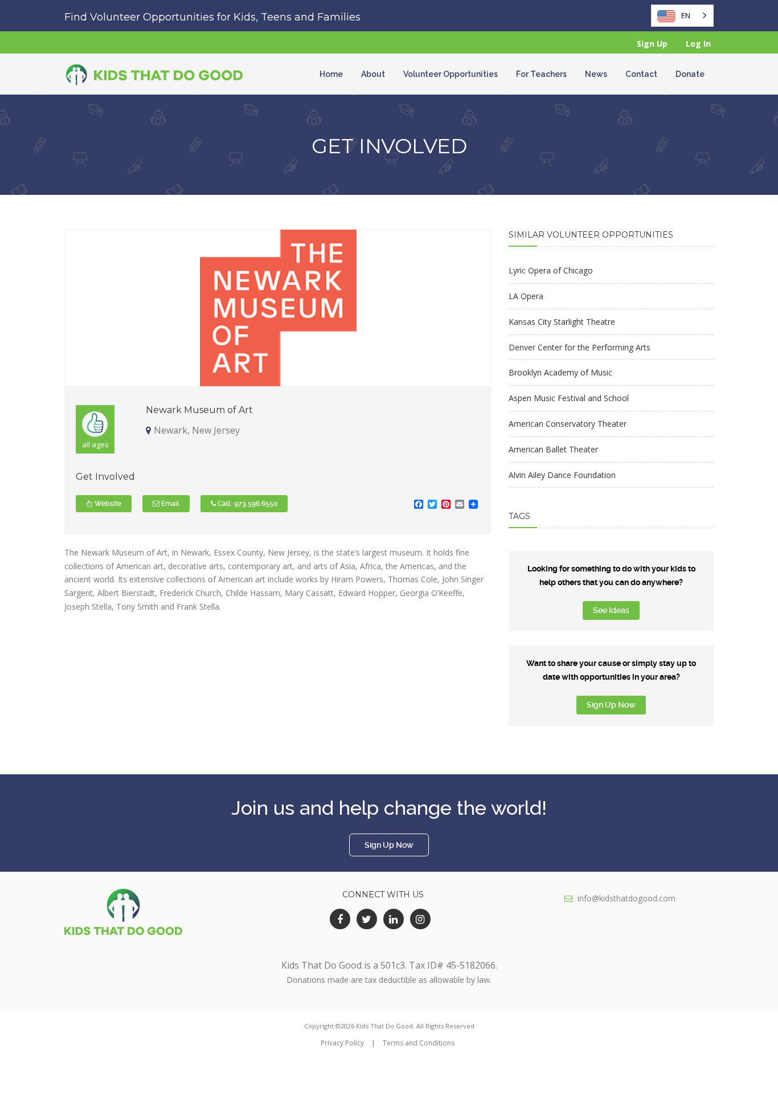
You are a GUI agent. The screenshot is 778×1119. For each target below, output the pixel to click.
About (373, 74)
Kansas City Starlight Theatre (562, 321)
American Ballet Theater (553, 449)
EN (685, 15)
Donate (690, 74)
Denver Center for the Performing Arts (579, 347)
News (596, 74)
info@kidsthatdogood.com (626, 898)
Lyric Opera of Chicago (551, 270)
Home (331, 74)
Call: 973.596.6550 (246, 504)
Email (169, 504)
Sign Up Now (611, 704)
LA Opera (526, 296)
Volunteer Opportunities (450, 74)
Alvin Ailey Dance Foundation (562, 474)
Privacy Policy (342, 1043)
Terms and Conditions (418, 1043)
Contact (641, 74)
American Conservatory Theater (568, 423)
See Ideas (611, 610)
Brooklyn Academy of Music (560, 372)
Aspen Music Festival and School (569, 398)
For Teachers (541, 74)
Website (107, 504)
